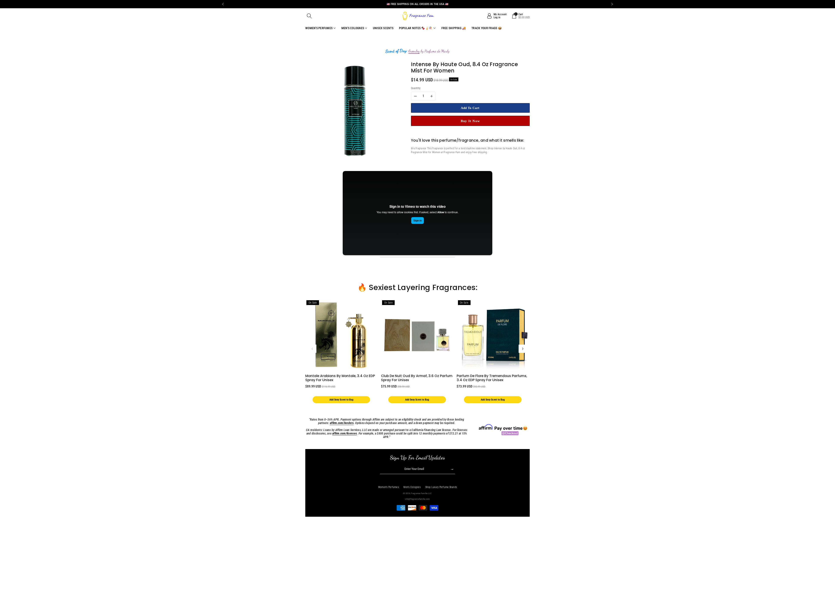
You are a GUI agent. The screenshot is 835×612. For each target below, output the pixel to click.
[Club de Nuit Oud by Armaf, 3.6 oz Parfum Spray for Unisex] (417, 335)
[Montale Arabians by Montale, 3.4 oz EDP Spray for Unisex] (341, 335)
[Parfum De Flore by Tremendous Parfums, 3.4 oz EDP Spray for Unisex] (493, 335)
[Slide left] (312, 349)
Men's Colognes (412, 487)
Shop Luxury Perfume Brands (441, 487)
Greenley (414, 51)
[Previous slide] (223, 4)
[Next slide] (612, 4)
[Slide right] (523, 349)
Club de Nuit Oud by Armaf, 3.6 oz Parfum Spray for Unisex (417, 378)
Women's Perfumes (388, 487)
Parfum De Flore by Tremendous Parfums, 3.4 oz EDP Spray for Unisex (492, 378)
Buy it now (470, 121)
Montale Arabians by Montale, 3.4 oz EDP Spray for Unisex (340, 378)
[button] (309, 16)
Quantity (415, 88)
